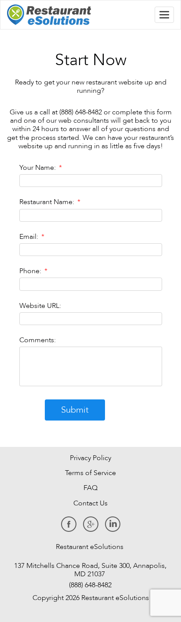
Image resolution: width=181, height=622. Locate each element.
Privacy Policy (90, 458)
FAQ (90, 488)
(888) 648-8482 (89, 585)
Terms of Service (90, 473)
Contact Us (90, 503)
